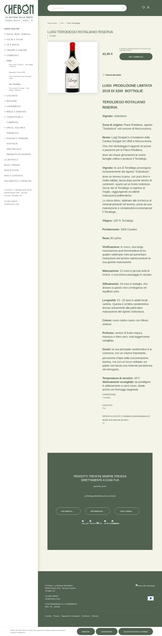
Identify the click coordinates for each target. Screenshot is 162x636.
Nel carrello (136, 57)
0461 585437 (12, 201)
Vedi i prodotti (128, 511)
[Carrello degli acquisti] (152, 5)
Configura (106, 632)
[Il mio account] (148, 7)
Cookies (48, 616)
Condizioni (86, 616)
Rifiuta (86, 632)
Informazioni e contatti (100, 511)
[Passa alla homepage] (19, 13)
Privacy (56, 616)
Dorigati (51, 39)
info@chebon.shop (11, 204)
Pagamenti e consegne (71, 511)
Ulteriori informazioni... (18, 632)
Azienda (95, 616)
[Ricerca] (121, 8)
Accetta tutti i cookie (136, 632)
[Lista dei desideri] (143, 7)
